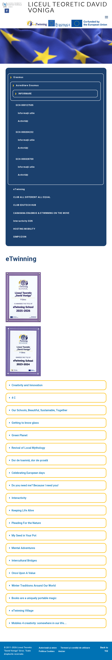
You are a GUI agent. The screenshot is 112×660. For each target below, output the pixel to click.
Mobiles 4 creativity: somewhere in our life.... (39, 623)
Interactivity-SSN (23, 221)
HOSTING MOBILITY (24, 229)
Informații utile (26, 113)
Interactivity (19, 498)
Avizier (61, 651)
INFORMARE (25, 93)
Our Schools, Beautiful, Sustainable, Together (39, 410)
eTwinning (19, 189)
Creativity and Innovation (27, 385)
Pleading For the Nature (26, 523)
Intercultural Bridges (24, 560)
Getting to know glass (25, 422)
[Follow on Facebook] (7, 11)
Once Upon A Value (23, 573)
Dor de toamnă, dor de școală (30, 460)
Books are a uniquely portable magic (34, 598)
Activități (23, 121)
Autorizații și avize (48, 648)
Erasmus (18, 77)
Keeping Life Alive (23, 510)
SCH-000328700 (24, 159)
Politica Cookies (46, 651)
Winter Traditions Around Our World (34, 585)
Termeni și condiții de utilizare (75, 648)
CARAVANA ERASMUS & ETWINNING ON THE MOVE (41, 213)
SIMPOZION (19, 236)
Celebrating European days (28, 472)
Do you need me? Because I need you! (35, 485)
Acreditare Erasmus (27, 85)
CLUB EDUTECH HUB (24, 205)
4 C (14, 397)
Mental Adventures (23, 548)
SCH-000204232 (24, 132)
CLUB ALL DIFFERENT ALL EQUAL (31, 197)
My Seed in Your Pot (24, 535)
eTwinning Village (22, 610)
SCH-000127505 (24, 105)
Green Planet (19, 435)
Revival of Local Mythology (28, 447)
